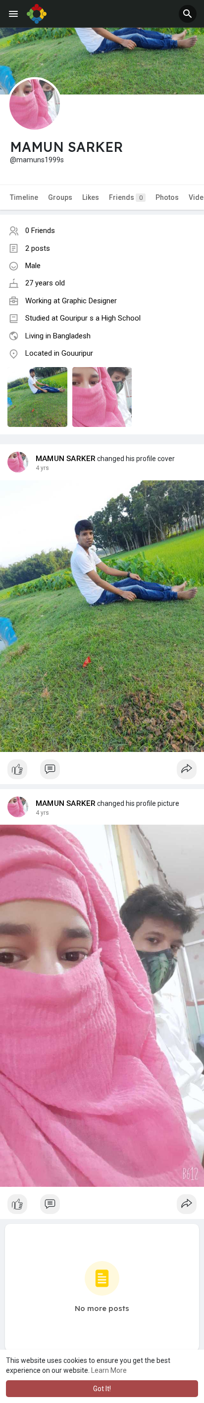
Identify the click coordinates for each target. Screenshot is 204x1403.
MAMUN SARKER (66, 458)
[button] (188, 14)
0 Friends (40, 230)
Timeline (24, 197)
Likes (90, 197)
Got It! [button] (102, 1389)
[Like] (102, 771)
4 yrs (42, 468)
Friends (126, 197)
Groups (60, 197)
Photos (167, 197)
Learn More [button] (109, 1370)
